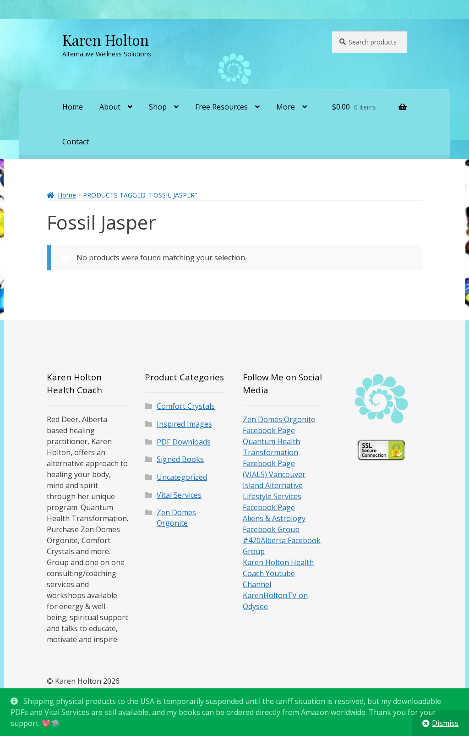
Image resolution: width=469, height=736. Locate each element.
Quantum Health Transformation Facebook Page (271, 452)
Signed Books (180, 459)
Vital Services (179, 495)
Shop (158, 107)
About (109, 107)
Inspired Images (184, 424)
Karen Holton (105, 39)
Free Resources (221, 107)
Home (72, 107)
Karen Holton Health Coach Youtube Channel (278, 573)
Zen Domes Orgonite (176, 517)
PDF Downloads (184, 442)
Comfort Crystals (186, 406)
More (285, 107)
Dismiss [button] (445, 723)
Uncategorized (182, 477)
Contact (75, 142)
